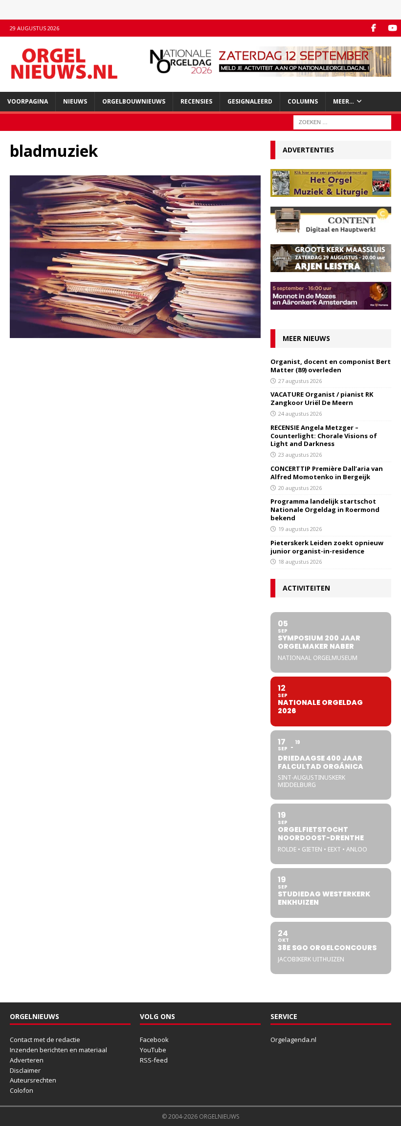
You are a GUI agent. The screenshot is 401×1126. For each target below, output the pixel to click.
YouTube (153, 1049)
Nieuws (75, 101)
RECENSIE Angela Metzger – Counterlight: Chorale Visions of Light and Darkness (323, 435)
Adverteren (27, 1060)
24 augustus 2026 (300, 413)
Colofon (21, 1090)
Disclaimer (25, 1070)
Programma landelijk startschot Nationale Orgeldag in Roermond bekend (324, 509)
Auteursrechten (33, 1080)
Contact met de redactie (45, 1039)
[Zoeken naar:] (342, 121)
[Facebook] (373, 28)
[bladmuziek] (135, 332)
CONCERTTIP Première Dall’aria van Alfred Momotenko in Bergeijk (326, 472)
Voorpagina (27, 101)
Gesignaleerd (249, 101)
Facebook (154, 1039)
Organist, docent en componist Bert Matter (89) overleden (330, 365)
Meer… (343, 101)
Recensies (196, 101)
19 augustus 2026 (300, 528)
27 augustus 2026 (300, 380)
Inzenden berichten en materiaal (58, 1049)
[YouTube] (392, 28)
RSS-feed (154, 1060)
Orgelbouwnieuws (133, 101)
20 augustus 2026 (300, 487)
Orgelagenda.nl (293, 1039)
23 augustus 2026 (300, 454)
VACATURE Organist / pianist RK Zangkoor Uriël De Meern (321, 398)
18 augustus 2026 (300, 561)
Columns (303, 101)
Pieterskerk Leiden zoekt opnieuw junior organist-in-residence (326, 546)
